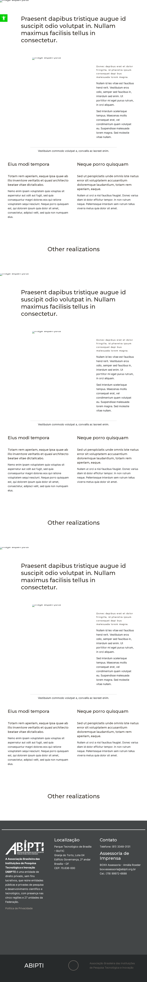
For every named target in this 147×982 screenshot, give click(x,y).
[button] (3, 18)
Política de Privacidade (19, 908)
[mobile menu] (142, 10)
